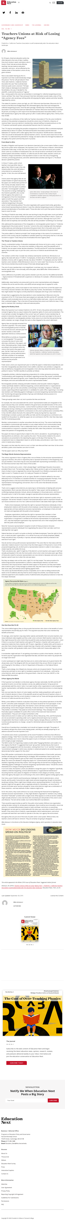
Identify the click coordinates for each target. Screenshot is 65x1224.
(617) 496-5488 (10, 1141)
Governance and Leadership (12, 25)
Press (3, 1167)
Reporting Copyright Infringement (12, 1194)
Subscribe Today (16, 1063)
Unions (46, 25)
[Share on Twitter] (3, 12)
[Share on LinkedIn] (16, 12)
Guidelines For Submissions (10, 1198)
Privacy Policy (5, 1191)
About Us (4, 1153)
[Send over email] (22, 12)
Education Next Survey (8, 1164)
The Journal (36, 25)
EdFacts (3, 1160)
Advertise (4, 1184)
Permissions (5, 1201)
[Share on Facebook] (10, 12)
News (27, 25)
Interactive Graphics (7, 1170)
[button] (50, 2)
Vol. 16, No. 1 (7, 28)
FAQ (2, 1204)
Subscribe (53, 1100)
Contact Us (4, 1174)
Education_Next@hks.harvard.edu (16, 1143)
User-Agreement (6, 1187)
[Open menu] (19, 2)
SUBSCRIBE (60, 2)
